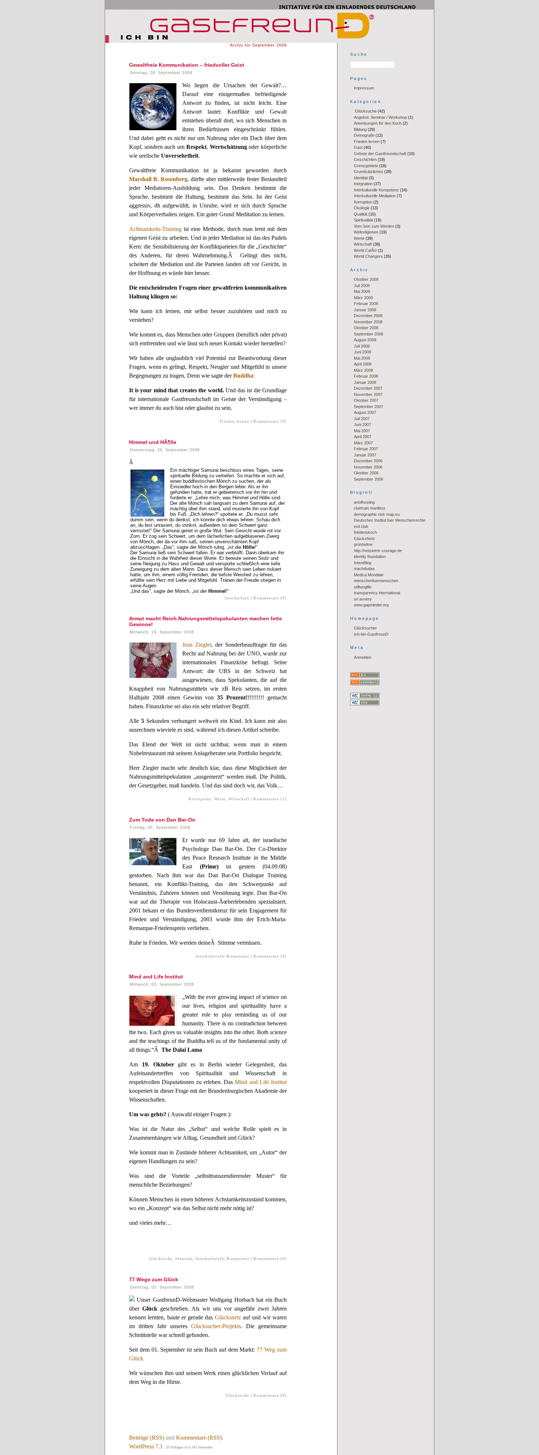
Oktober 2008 (366, 328)
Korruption (199, 799)
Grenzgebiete (366, 165)
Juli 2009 (362, 285)
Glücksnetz (228, 1317)
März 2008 (363, 370)
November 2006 (368, 467)
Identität (183, 1258)
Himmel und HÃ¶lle (152, 442)
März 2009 (363, 297)
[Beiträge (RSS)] (365, 676)
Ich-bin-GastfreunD (371, 634)
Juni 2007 (362, 424)
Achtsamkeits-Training (155, 229)
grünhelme (363, 544)
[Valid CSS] (365, 704)
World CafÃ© (365, 250)
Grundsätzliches (368, 171)
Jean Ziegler (196, 645)
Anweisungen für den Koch (378, 123)
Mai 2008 (362, 358)
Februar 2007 (366, 449)
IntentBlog (362, 563)
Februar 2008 (366, 376)
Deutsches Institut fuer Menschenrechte (389, 520)
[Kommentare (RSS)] (365, 683)
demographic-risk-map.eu (377, 514)
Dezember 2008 (368, 315)
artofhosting (364, 502)
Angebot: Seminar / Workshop (380, 117)
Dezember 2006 (368, 461)
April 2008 (362, 364)
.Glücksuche (160, 1258)
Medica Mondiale (369, 575)
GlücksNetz (364, 538)
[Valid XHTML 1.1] (365, 697)
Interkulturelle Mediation (375, 196)
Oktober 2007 (366, 400)
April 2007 (362, 436)
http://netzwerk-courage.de (378, 550)
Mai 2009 (362, 291)
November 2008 (368, 322)
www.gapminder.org (371, 605)
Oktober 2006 (366, 473)
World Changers (368, 256)
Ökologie (362, 208)
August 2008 (365, 340)
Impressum (364, 88)
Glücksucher (365, 628)
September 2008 (368, 334)
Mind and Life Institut (156, 977)
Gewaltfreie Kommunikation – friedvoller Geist (186, 65)
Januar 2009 (365, 310)
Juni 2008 (362, 352)
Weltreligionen (366, 232)
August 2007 (365, 412)
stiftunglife (362, 587)
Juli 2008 (362, 346)
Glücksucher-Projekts (216, 1326)
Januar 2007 (365, 455)
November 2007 (368, 394)
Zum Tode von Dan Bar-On (162, 820)
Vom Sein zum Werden (374, 226)
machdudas (364, 568)
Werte (219, 799)
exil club (361, 526)
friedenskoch (365, 532)
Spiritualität (363, 220)
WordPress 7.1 (146, 1446)
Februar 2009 (366, 303)
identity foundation (370, 556)
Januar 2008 (365, 382)
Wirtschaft (238, 799)
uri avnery (363, 599)
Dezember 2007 (368, 388)
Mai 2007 (362, 431)
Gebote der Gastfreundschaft (380, 153)
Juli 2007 (362, 418)
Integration (363, 183)
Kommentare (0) (270, 421)
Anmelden (362, 657)
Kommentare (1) (270, 799)
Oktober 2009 (366, 279)
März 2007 (363, 443)
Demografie (364, 135)
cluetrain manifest (369, 508)
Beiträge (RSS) (146, 1437)
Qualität (360, 214)
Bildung (360, 129)
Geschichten (237, 598)
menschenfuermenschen (376, 580)
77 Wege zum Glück (153, 1279)
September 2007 (368, 406)
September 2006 (368, 479)
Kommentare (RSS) (199, 1437)
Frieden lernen (234, 421)
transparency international (377, 593)
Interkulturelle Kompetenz (222, 956)
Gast (358, 147)
